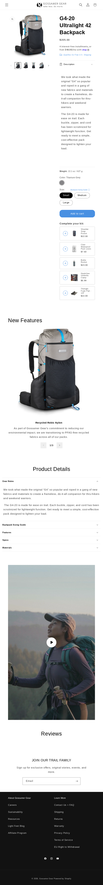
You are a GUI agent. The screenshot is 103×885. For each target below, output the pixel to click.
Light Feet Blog (16, 826)
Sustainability (15, 812)
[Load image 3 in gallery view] (33, 65)
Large (66, 202)
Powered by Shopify (62, 879)
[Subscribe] (76, 781)
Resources (14, 819)
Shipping (59, 812)
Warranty (59, 826)
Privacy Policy (62, 833)
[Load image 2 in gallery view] (26, 65)
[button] (6, 4)
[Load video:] (51, 642)
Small (66, 195)
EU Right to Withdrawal (67, 847)
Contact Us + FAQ (64, 805)
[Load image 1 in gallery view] (18, 65)
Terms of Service (63, 840)
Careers (12, 805)
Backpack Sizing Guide (79, 190)
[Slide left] (11, 65)
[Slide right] (49, 65)
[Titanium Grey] (62, 183)
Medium (82, 195)
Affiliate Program (17, 833)
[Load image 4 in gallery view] (41, 65)
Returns (58, 819)
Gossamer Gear (46, 879)
